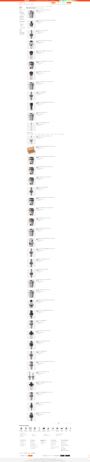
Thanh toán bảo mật (32, 441)
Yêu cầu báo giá (42, 443)
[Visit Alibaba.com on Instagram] (65, 450)
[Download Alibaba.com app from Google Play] (67, 455)
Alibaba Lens (22, 455)
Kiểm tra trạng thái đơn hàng (64, 444)
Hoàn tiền (52, 445)
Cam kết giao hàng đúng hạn (33, 444)
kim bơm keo (57, 435)
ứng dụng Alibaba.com (57, 455)
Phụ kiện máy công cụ (43, 6)
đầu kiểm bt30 (22, 436)
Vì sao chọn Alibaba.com (22, 441)
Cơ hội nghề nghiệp (22, 445)
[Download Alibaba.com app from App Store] (62, 455)
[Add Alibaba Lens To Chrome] (30, 455)
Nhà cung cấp (39, 12)
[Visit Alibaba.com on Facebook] (61, 450)
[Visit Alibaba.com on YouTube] (67, 450)
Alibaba (27, 6)
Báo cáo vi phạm (52, 448)
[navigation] (22, 215)
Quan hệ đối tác (63, 447)
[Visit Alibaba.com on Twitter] (64, 450)
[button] (50, 2)
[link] (89, 455)
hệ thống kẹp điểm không (47, 435)
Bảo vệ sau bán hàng (32, 445)
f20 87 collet (21, 435)
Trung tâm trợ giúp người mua (54, 441)
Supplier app (45, 455)
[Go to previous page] (51, 423)
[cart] (60, 2)
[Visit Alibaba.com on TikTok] (68, 450)
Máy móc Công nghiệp (31, 6)
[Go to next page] (69, 423)
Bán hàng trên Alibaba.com (64, 441)
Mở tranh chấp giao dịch (53, 444)
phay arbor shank (34, 435)
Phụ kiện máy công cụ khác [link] (49, 6)
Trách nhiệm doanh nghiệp (23, 444)
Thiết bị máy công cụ (37, 6)
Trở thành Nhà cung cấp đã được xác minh (65, 446)
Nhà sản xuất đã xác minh (43, 442)
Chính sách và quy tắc (32, 448)
